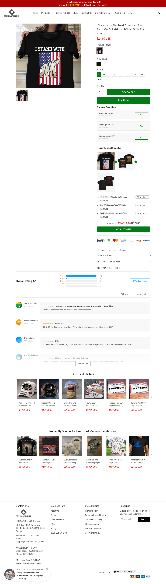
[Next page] (152, 398)
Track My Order (57, 519)
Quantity (100, 86)
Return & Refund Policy (95, 515)
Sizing (53, 528)
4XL (134, 74)
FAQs (53, 524)
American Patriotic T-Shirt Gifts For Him (138, 461)
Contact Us (87, 13)
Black (104, 59)
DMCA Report (104, 572)
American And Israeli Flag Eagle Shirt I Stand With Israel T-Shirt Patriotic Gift (93, 461)
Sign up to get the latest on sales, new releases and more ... (135, 512)
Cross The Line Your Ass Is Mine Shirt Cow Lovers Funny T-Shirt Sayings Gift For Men (71, 404)
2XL (121, 74)
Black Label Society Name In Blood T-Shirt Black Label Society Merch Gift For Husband (114, 213)
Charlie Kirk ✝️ (63, 13)
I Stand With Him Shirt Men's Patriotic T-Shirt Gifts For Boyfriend (26, 461)
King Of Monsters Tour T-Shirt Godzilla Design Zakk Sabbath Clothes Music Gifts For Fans (114, 205)
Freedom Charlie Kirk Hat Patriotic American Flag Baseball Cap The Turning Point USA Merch (49, 404)
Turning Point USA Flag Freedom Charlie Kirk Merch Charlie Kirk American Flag (116, 404)
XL (115, 74)
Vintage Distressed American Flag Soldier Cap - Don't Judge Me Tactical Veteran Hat (27, 404)
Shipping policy (92, 524)
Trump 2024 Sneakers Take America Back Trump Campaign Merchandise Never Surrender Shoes (94, 404)
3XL (128, 74)
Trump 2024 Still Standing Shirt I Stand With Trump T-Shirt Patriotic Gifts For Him (49, 461)
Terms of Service (93, 528)
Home (35, 13)
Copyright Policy (92, 533)
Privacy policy (91, 511)
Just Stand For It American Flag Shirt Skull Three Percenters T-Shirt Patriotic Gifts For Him (71, 461)
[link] (9, 574)
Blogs (76, 13)
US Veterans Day (103, 13)
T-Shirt (107, 45)
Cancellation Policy (93, 519)
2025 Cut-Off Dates (124, 13)
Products (45, 13)
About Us (55, 511)
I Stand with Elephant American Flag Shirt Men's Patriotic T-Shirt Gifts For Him (119, 197)
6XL (99, 79)
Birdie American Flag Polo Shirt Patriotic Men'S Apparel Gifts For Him (115, 461)
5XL (141, 74)
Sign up (144, 519)
